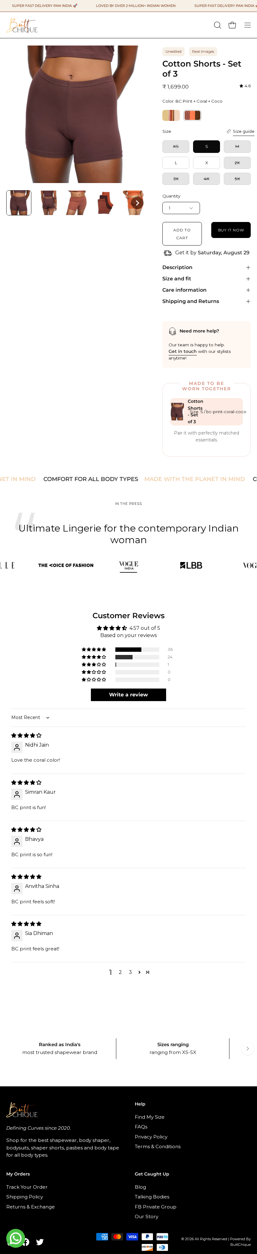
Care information (184, 290)
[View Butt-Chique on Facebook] (25, 1242)
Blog (140, 1187)
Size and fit (176, 279)
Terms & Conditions (158, 1146)
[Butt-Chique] (22, 25)
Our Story (146, 1216)
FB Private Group (155, 1207)
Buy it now (231, 230)
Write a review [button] (128, 695)
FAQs (141, 1127)
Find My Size (150, 1117)
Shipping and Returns (190, 301)
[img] (245, 86)
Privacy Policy (151, 1136)
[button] (216, 25)
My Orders (18, 1174)
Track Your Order (27, 1187)
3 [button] (130, 972)
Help (140, 1104)
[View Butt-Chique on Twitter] (40, 1242)
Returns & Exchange (30, 1207)
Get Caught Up (152, 1174)
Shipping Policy (24, 1197)
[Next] (247, 1048)
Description (177, 267)
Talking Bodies (152, 1197)
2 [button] (120, 972)
